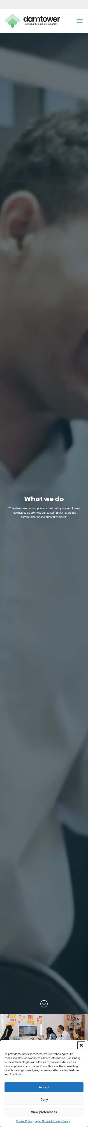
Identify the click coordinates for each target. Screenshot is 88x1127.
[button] (81, 1045)
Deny (44, 1100)
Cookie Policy (24, 1121)
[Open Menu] (80, 21)
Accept (44, 1087)
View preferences (44, 1112)
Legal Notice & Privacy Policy (52, 1121)
